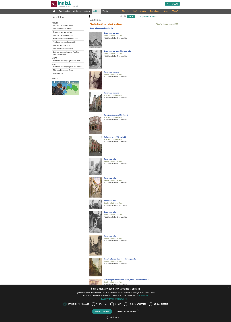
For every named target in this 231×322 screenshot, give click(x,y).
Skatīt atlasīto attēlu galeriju (101, 28)
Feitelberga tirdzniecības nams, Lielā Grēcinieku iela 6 (126, 280)
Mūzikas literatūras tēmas (63, 49)
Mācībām (125, 11)
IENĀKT (174, 4)
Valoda (105, 11)
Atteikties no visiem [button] (126, 311)
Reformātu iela (110, 159)
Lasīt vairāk (143, 295)
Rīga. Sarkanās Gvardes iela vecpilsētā (120, 259)
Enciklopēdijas (64, 11)
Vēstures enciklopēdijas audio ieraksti (67, 67)
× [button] (228, 288)
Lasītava (87, 11)
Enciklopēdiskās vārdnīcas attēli (65, 39)
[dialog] (115, 303)
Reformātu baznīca (111, 33)
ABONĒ (175, 11)
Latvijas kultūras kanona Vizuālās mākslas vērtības (66, 53)
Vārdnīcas (77, 11)
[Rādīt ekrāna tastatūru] (125, 16)
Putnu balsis (58, 73)
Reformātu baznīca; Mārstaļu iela (117, 51)
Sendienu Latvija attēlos (62, 32)
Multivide (96, 11)
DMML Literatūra (139, 11)
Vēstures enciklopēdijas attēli (64, 42)
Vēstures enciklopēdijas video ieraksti (67, 61)
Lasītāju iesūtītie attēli (61, 45)
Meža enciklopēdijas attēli (63, 35)
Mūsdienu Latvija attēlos (62, 29)
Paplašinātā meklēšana (149, 17)
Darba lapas (154, 11)
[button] (115, 299)
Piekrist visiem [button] (102, 311)
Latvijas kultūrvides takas (63, 25)
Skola (165, 11)
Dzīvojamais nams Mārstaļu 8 (116, 115)
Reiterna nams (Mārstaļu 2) (115, 137)
